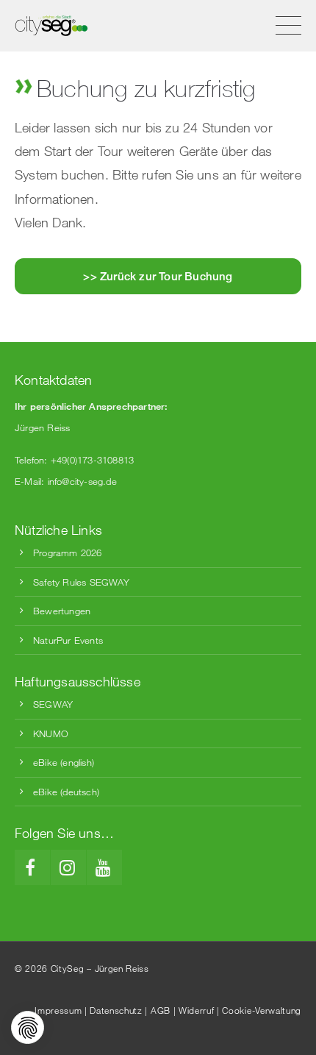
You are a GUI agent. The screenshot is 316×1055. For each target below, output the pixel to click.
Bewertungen (61, 611)
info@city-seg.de (82, 481)
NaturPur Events (68, 640)
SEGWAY (53, 704)
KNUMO (50, 733)
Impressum (58, 1010)
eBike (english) (63, 762)
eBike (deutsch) (66, 792)
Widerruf (196, 1010)
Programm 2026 (67, 552)
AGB (160, 1010)
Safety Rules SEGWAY (81, 582)
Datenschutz (116, 1010)
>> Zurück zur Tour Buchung (157, 276)
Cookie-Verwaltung (261, 1010)
